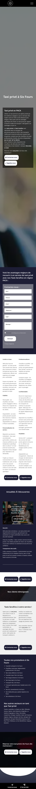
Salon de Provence (26, 715)
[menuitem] (31, 3)
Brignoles (24, 711)
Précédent (6, 512)
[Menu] (31, 3)
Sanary (6, 711)
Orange (13, 715)
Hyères (10, 711)
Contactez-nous (12, 787)
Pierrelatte (22, 713)
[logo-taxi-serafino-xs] (15, 3)
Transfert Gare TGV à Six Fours (14, 675)
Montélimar (23, 721)
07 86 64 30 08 (24, 787)
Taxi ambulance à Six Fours (13, 696)
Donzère (6, 723)
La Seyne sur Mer (19, 709)
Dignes (11, 717)
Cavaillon (18, 715)
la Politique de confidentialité (19, 333)
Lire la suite (18, 519)
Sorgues (29, 721)
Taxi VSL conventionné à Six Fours (15, 689)
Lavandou (11, 709)
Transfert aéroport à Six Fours (14, 666)
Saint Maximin (17, 711)
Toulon (6, 709)
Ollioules (27, 709)
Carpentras (7, 715)
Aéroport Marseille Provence (19, 719)
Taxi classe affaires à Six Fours (14, 673)
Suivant (29, 512)
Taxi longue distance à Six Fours (14, 677)
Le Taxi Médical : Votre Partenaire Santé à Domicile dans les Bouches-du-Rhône (18, 510)
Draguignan (11, 713)
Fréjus (17, 713)
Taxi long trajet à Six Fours (13, 680)
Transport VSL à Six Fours (13, 682)
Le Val (17, 721)
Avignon (6, 717)
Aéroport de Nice (18, 717)
